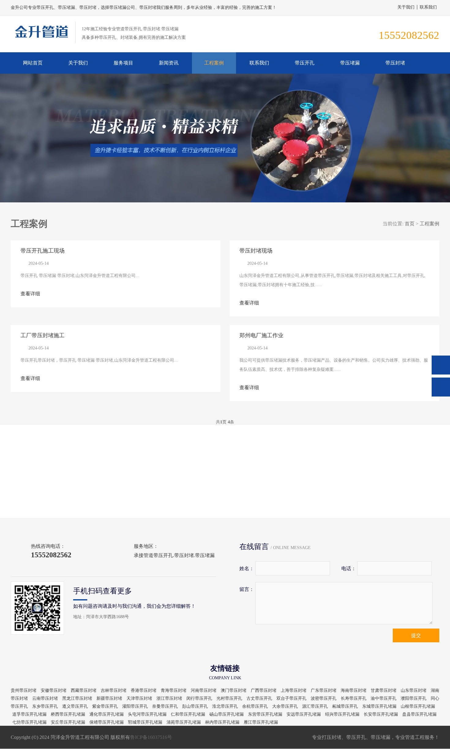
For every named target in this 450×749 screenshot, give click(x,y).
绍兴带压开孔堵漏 (342, 714)
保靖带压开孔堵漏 (106, 722)
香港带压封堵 (143, 690)
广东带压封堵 (323, 690)
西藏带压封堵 (83, 690)
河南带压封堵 (203, 690)
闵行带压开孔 (199, 698)
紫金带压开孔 (105, 706)
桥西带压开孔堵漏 (68, 714)
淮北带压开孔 (225, 706)
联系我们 (428, 7)
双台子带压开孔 (291, 698)
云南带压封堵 (45, 698)
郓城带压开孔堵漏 (145, 722)
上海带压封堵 (293, 690)
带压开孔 (304, 62)
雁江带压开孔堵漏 (261, 722)
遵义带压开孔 (75, 706)
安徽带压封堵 (53, 690)
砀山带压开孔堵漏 (226, 714)
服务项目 (123, 62)
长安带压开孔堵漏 (381, 714)
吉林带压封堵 (113, 690)
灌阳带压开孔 (135, 706)
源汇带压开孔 (315, 706)
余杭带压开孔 (255, 706)
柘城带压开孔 (345, 706)
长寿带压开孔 (353, 698)
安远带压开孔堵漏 (304, 714)
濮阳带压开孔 (413, 698)
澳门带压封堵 (233, 690)
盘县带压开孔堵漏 (419, 714)
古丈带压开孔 (259, 698)
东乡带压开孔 (45, 706)
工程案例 (214, 62)
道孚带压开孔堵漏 (29, 714)
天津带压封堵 (139, 698)
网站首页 (33, 62)
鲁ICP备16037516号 (151, 737)
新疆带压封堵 (109, 698)
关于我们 (405, 7)
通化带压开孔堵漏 (106, 714)
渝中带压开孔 (383, 698)
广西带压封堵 (263, 690)
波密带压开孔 (323, 698)
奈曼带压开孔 (165, 706)
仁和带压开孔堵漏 (188, 714)
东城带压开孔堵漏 (379, 706)
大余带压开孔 (285, 706)
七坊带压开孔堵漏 (29, 722)
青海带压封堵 (173, 690)
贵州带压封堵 (23, 690)
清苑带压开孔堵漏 (184, 722)
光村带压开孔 (229, 698)
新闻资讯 (168, 62)
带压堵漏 (350, 62)
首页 (409, 223)
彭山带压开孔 (195, 706)
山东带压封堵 (413, 690)
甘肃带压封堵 (383, 690)
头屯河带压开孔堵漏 (147, 714)
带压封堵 (395, 62)
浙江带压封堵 (169, 698)
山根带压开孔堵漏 (418, 706)
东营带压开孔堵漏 (265, 714)
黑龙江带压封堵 (77, 698)
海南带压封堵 (353, 690)
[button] (221, 197)
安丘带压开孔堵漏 (68, 722)
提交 (416, 635)
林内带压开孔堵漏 (222, 722)
